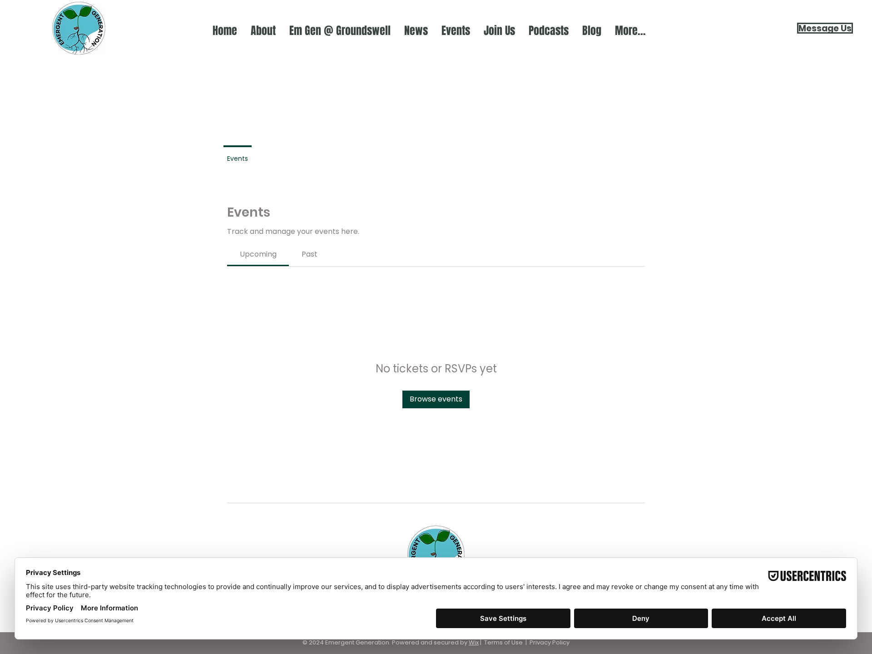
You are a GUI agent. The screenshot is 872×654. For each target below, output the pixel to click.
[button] (263, 30)
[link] (258, 254)
